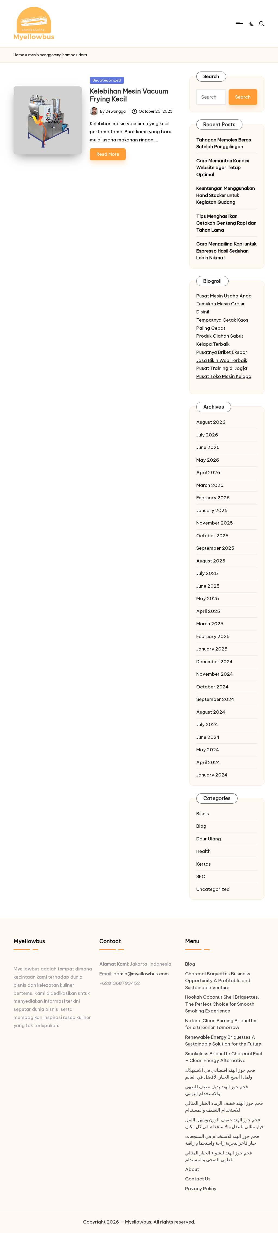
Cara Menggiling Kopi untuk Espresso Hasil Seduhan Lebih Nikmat (226, 251)
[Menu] (239, 23)
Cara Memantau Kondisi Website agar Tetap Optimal (222, 167)
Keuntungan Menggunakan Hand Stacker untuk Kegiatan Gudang (225, 195)
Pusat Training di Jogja (221, 368)
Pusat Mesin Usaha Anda (224, 296)
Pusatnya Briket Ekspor (221, 352)
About (192, 1169)
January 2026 (212, 510)
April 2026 (208, 472)
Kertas (203, 864)
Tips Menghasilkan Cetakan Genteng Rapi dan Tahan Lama (226, 223)
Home (19, 55)
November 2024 (214, 674)
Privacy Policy (200, 1189)
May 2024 (207, 750)
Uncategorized (107, 80)
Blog (201, 826)
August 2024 (210, 712)
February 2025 (213, 636)
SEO (201, 876)
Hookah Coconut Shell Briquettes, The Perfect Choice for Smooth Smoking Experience (222, 1004)
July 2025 (207, 573)
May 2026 (207, 460)
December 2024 (214, 662)
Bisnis (202, 814)
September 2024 (215, 699)
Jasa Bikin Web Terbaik (221, 360)
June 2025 (208, 586)
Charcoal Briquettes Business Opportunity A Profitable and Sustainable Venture (217, 981)
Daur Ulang (208, 839)
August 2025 (210, 561)
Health (203, 851)
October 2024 (212, 687)
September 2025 (215, 548)
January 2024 (212, 775)
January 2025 (212, 649)
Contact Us (198, 1179)
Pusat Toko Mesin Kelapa (223, 376)
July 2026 (207, 435)
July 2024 (207, 724)
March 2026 (209, 485)
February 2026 (213, 498)
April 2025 (208, 611)
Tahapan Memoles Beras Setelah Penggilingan (223, 143)
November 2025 (214, 523)
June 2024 (208, 737)
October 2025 (212, 536)
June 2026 (208, 447)
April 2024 (208, 762)
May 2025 (207, 598)
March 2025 (209, 624)
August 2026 (210, 422)
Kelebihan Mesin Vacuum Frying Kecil (129, 95)
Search (211, 76)
